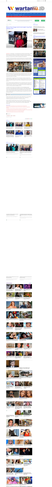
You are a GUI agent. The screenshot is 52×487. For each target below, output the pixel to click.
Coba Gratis (37, 20)
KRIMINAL (7, 25)
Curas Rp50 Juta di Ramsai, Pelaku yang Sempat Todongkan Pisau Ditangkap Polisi (28, 128)
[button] (44, 0)
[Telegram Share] (30, 118)
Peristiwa (24, 13)
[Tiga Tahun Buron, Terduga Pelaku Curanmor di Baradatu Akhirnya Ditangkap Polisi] (10, 124)
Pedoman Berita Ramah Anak (17, 16)
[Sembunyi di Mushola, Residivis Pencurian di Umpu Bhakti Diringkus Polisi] (19, 132)
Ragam (38, 13)
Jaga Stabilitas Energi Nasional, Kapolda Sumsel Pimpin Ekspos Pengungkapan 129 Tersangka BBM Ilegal (10, 136)
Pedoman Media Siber (25, 16)
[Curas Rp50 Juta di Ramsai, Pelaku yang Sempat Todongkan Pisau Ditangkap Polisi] (28, 124)
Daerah (21, 13)
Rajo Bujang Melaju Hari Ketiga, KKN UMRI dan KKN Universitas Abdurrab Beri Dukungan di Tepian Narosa (39, 33)
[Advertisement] (26, 3)
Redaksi (30, 16)
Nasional (10, 13)
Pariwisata (34, 13)
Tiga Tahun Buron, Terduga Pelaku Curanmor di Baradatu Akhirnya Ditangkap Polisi (10, 128)
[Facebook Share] (25, 118)
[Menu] (6, 1)
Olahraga (31, 13)
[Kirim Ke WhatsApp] (31, 118)
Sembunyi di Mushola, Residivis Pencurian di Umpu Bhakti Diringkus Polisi (19, 136)
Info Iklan (11, 16)
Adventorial (13, 13)
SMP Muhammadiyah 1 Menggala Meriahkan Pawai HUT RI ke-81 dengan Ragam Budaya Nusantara (42, 30)
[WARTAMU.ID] (26, 8)
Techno (44, 13)
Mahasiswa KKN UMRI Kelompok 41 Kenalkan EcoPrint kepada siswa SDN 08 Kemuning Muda (39, 27)
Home (7, 13)
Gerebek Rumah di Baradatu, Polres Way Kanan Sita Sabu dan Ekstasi (28, 136)
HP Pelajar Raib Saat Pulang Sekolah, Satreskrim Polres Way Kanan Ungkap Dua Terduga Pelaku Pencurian (18, 107)
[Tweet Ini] (27, 118)
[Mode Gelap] (45, 1)
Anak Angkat (8, 115)
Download (43, 20)
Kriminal (28, 13)
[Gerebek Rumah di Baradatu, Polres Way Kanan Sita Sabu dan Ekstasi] (28, 132)
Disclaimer (8, 16)
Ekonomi (41, 13)
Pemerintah (17, 13)
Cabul (11, 115)
